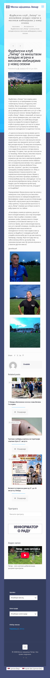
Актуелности (29, 26)
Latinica (21, 629)
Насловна (16, 26)
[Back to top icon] (25, 647)
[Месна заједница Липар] (26, 7)
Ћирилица (14, 629)
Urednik (22, 69)
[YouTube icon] (24, 658)
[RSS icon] (26, 658)
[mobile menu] (43, 7)
